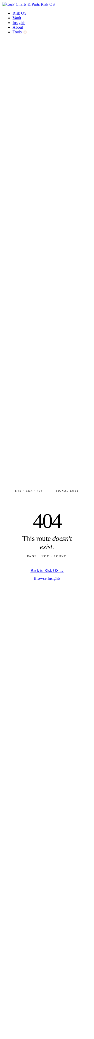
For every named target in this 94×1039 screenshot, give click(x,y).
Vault (17, 18)
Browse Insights (47, 578)
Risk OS (20, 13)
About (18, 27)
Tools (17, 32)
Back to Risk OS (47, 570)
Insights (19, 22)
